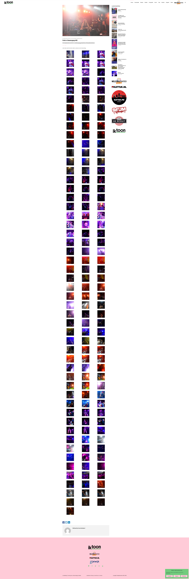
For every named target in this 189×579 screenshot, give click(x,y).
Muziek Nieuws (79, 38)
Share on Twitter (66, 522)
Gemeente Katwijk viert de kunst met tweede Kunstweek (122, 43)
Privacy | (92, 575)
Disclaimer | (89, 575)
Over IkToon (96, 575)
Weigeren (176, 576)
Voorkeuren (184, 576)
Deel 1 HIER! (64, 45)
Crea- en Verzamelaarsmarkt (122, 30)
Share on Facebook (64, 522)
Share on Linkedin (69, 522)
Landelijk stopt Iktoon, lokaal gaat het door (122, 16)
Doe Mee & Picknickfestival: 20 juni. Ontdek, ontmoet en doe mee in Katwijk (122, 66)
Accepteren (169, 576)
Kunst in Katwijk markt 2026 (121, 52)
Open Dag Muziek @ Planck (122, 10)
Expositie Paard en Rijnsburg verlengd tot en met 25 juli (121, 34)
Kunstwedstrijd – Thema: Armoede (121, 24)
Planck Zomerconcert (121, 73)
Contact (100, 575)
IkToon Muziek (73, 38)
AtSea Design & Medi (76, 575)
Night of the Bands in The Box (122, 60)
